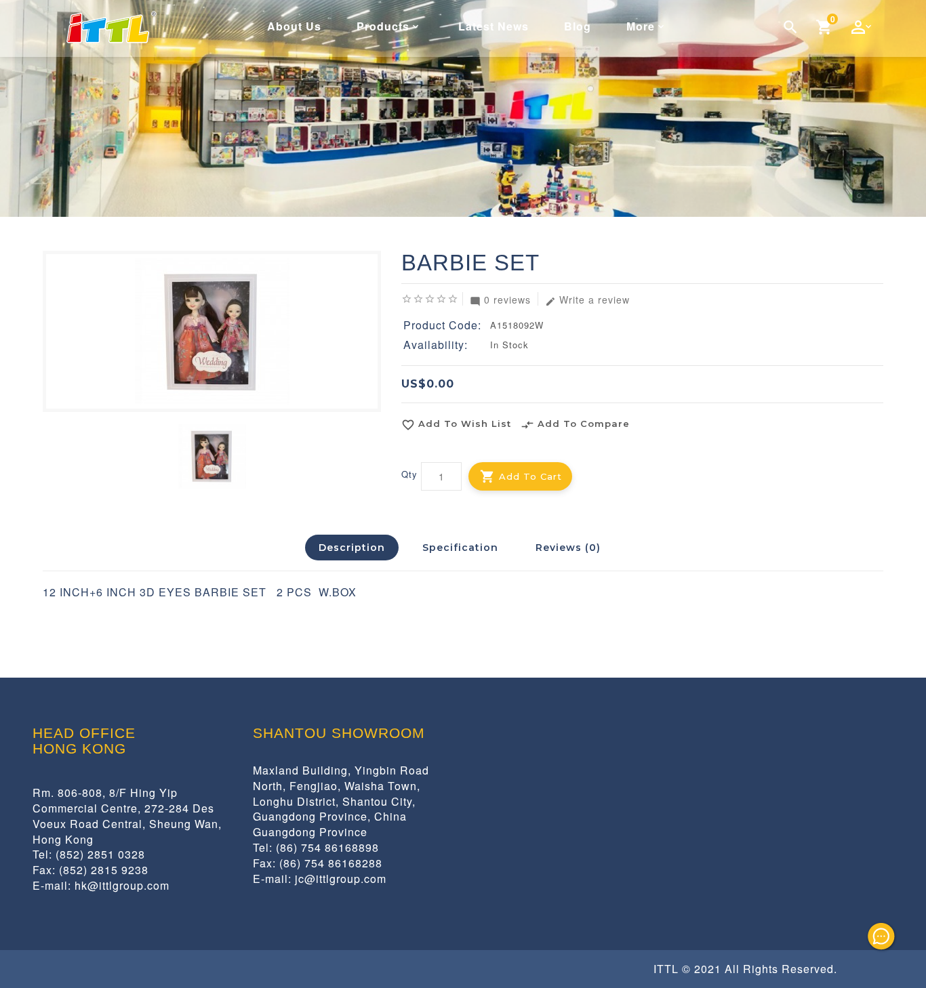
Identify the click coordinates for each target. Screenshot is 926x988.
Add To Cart (530, 476)
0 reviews (500, 299)
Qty (409, 474)
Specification (460, 547)
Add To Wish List (456, 425)
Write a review (587, 299)
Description (352, 547)
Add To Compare (575, 425)
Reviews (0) (568, 547)
